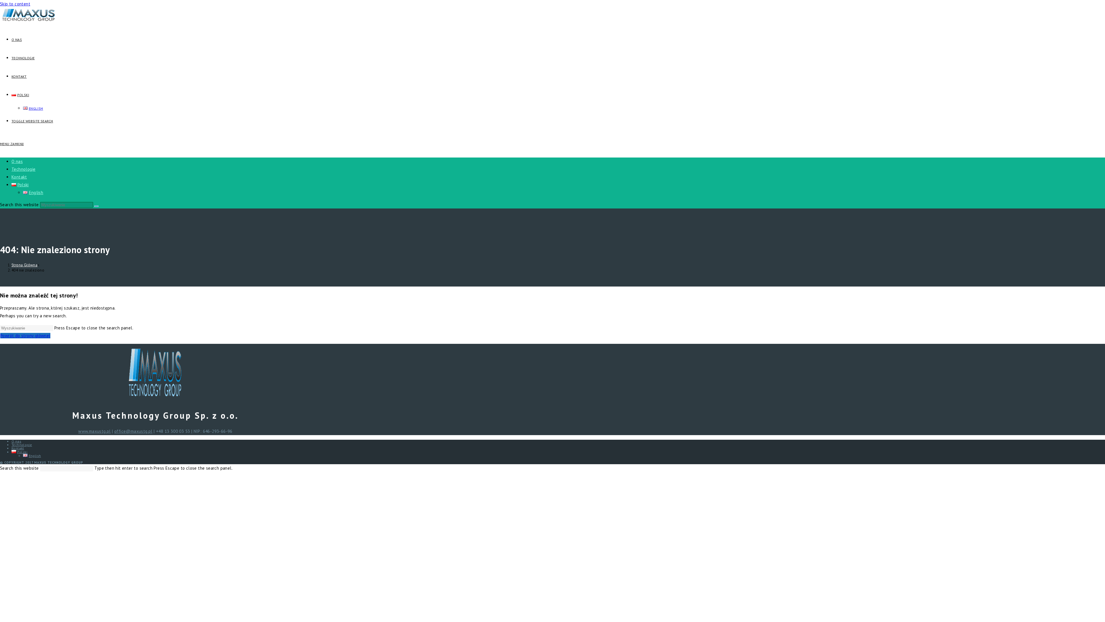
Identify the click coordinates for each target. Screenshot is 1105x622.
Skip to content (15, 4)
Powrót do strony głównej (25, 335)
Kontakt (19, 177)
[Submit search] (96, 206)
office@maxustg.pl (133, 431)
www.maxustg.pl (94, 431)
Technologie (23, 169)
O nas (17, 161)
